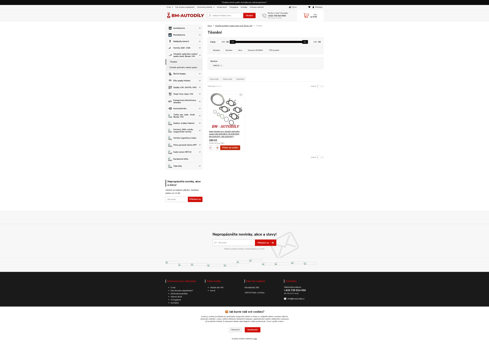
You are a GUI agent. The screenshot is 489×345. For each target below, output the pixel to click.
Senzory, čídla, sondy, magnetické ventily (183, 130)
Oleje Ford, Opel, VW (183, 94)
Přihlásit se (195, 199)
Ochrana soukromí (257, 7)
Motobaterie (179, 35)
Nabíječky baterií (181, 41)
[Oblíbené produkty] (309, 7)
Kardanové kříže (180, 159)
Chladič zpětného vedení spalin (183, 67)
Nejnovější (214, 79)
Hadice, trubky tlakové (183, 123)
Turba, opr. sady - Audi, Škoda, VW (184, 115)
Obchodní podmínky (204, 7)
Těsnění (173, 62)
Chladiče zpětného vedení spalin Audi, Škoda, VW (185, 55)
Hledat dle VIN (216, 287)
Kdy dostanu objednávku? (185, 7)
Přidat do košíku (230, 147)
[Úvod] (185, 15)
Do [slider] (305, 42)
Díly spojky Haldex (181, 80)
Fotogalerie (233, 7)
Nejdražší (240, 79)
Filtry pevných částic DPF (185, 145)
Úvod (210, 26)
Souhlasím (252, 329)
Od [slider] (232, 42)
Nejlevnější (227, 79)
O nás (169, 7)
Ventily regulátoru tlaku (184, 138)
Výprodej (177, 166)
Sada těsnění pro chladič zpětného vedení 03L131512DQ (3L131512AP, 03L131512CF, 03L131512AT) (224, 134)
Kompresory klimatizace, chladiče (184, 101)
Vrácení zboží (222, 7)
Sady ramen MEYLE (182, 152)
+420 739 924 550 (277, 15)
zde (255, 338)
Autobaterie (179, 28)
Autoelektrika (179, 108)
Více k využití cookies (275, 321)
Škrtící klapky (179, 73)
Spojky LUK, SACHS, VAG (184, 87)
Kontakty (244, 7)
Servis (212, 290)
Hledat (249, 15)
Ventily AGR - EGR (181, 48)
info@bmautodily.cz (296, 298)
